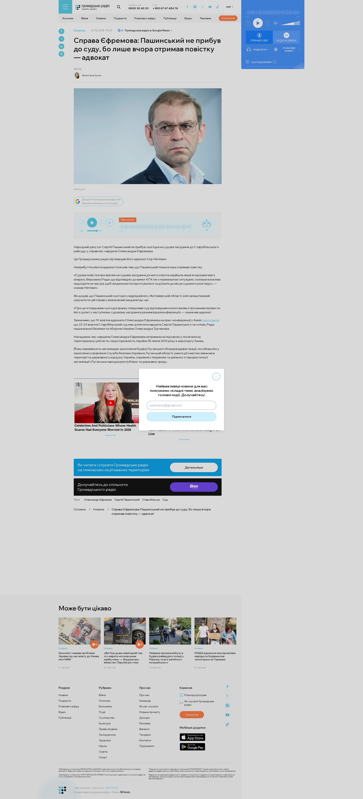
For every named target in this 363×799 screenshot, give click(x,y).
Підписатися (181, 416)
